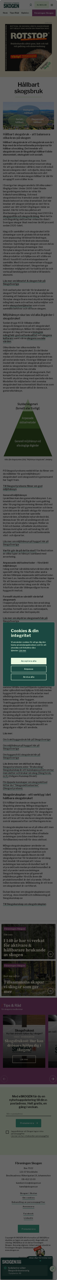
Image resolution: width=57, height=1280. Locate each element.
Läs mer (22, 650)
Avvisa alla (28, 677)
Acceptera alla (28, 661)
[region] (28, 640)
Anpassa (28, 669)
